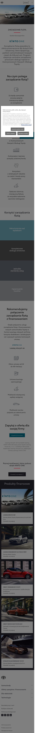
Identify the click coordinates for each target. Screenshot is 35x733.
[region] (17, 121)
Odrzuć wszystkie (11, 133)
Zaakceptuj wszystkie (23, 133)
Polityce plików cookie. (26, 124)
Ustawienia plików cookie (18, 129)
